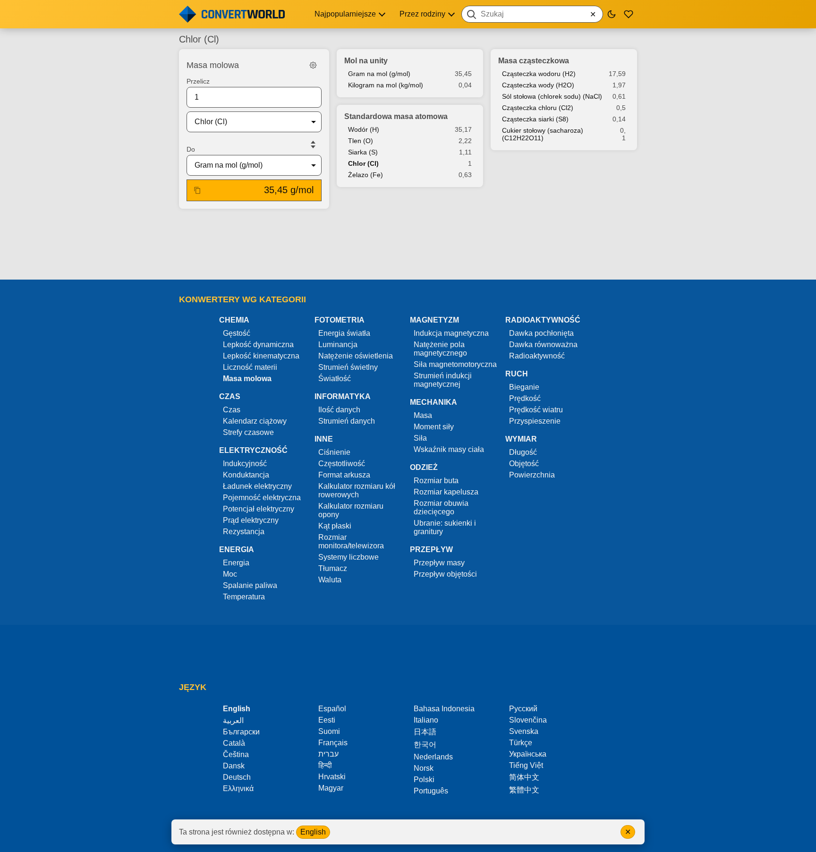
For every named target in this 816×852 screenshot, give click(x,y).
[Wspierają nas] (628, 14)
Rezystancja (243, 532)
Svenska (523, 731)
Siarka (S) (363, 152)
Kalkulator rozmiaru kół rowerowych (356, 490)
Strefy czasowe (248, 432)
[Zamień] (313, 144)
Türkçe (520, 743)
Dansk (234, 766)
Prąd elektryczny (251, 520)
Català (234, 743)
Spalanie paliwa (250, 585)
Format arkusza (344, 475)
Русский (523, 709)
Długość (523, 452)
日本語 (425, 732)
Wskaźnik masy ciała (449, 449)
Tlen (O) (360, 141)
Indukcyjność (245, 464)
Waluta (329, 580)
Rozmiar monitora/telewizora (351, 541)
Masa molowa (247, 379)
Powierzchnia (532, 475)
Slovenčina (528, 720)
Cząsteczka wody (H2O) (538, 85)
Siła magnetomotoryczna (455, 364)
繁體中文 (524, 790)
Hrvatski (332, 777)
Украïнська (527, 754)
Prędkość (525, 398)
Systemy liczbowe (348, 557)
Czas (231, 410)
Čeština (236, 754)
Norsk (424, 768)
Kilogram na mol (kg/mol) (385, 85)
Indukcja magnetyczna (451, 333)
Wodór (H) (363, 129)
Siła (420, 438)
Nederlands (433, 757)
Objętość (524, 464)
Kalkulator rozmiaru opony (350, 510)
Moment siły (434, 427)
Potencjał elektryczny (258, 509)
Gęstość (236, 333)
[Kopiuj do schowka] (197, 190)
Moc (230, 574)
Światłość (334, 379)
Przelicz (198, 81)
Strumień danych (346, 421)
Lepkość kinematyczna (261, 356)
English (313, 832)
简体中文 (524, 777)
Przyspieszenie (535, 421)
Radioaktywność (537, 356)
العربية (233, 720)
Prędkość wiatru (536, 410)
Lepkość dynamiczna (258, 345)
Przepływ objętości (445, 574)
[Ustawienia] (313, 65)
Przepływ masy (439, 563)
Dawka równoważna (543, 345)
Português (431, 791)
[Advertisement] (408, 245)
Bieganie (524, 387)
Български (241, 732)
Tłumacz (332, 568)
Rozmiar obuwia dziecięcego (441, 507)
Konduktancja (246, 475)
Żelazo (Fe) (365, 175)
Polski (424, 779)
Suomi (329, 731)
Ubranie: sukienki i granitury (445, 527)
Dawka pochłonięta (541, 333)
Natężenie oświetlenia (355, 356)
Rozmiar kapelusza (446, 492)
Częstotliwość (341, 464)
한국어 (425, 745)
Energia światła (344, 333)
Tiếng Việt (526, 765)
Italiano (426, 720)
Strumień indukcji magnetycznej (443, 380)
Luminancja (337, 345)
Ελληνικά (238, 788)
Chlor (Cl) (363, 163)
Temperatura (244, 597)
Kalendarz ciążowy (255, 421)
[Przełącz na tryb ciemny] (611, 14)
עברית (328, 754)
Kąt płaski (334, 526)
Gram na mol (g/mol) (379, 73)
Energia (236, 563)
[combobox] (532, 14)
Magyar (330, 788)
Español (332, 709)
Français (333, 743)
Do (191, 149)
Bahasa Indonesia (444, 709)
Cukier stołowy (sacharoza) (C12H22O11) (542, 134)
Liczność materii (250, 367)
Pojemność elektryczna (262, 498)
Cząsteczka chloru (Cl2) (537, 107)
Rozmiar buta (436, 481)
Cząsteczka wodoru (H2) (539, 73)
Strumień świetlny (348, 367)
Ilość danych (339, 410)
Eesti (326, 720)
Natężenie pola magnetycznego (440, 349)
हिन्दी (325, 765)
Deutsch (237, 777)
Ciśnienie (334, 452)
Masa (423, 415)
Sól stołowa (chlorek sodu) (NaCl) (552, 96)
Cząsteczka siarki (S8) (535, 119)
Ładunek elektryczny (257, 486)
